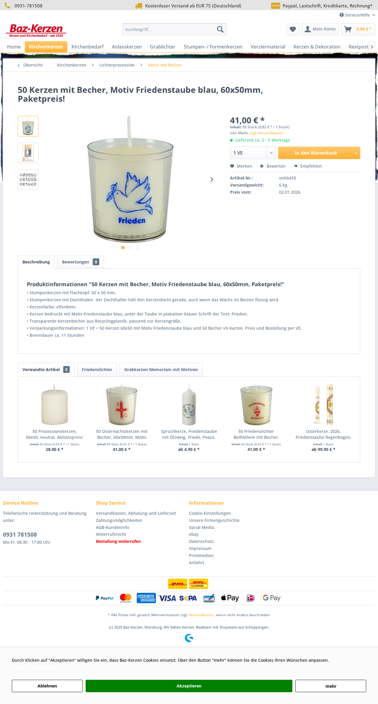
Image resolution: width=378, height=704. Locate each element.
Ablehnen (47, 686)
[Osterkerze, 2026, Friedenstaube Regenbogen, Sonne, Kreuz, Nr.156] (323, 404)
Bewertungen (79, 262)
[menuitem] (174, 29)
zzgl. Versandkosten (267, 132)
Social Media (201, 527)
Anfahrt (196, 562)
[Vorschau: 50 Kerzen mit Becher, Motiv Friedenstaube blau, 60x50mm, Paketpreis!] (28, 126)
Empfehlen (310, 166)
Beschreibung (36, 262)
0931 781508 (20, 534)
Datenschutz (201, 541)
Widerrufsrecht (111, 534)
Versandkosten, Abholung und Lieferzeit (136, 513)
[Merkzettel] (292, 29)
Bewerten (276, 166)
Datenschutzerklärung (34, 667)
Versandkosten (201, 614)
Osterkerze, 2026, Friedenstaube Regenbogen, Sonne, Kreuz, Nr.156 (323, 434)
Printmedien (201, 555)
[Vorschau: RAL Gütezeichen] (28, 153)
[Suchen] (220, 29)
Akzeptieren (189, 686)
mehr (330, 686)
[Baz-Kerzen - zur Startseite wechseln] (36, 30)
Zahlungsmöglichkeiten (119, 520)
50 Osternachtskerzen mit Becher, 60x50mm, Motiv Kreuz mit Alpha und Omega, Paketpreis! (122, 434)
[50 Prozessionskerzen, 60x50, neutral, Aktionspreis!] (54, 404)
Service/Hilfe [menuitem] (357, 15)
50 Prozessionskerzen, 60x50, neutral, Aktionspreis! (54, 434)
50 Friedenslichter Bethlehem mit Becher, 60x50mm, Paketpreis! (256, 434)
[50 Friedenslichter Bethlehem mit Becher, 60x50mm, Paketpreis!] (256, 404)
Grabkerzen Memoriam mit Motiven (161, 369)
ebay (193, 534)
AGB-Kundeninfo (112, 527)
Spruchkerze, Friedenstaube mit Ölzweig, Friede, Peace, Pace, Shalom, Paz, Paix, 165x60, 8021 (189, 434)
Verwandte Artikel (45, 369)
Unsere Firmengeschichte (214, 520)
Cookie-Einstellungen (210, 513)
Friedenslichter (97, 369)
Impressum (200, 548)
